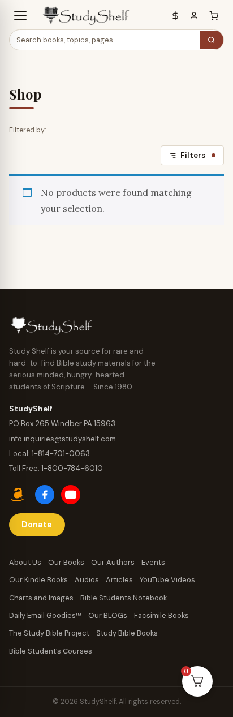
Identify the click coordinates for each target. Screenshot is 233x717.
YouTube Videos (167, 580)
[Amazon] (18, 494)
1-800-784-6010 (72, 468)
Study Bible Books (127, 633)
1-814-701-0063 (61, 453)
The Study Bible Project (49, 633)
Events (153, 562)
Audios (87, 580)
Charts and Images (41, 598)
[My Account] (194, 16)
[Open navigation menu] (20, 16)
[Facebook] (44, 494)
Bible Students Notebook (123, 598)
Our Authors (113, 562)
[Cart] (214, 16)
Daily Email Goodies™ (45, 615)
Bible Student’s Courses (50, 651)
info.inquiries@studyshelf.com (62, 439)
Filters (192, 155)
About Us (25, 562)
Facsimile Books (161, 615)
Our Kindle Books (38, 580)
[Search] (211, 40)
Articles (119, 580)
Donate (36, 524)
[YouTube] (70, 494)
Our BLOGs (107, 615)
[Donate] (175, 16)
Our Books (66, 562)
